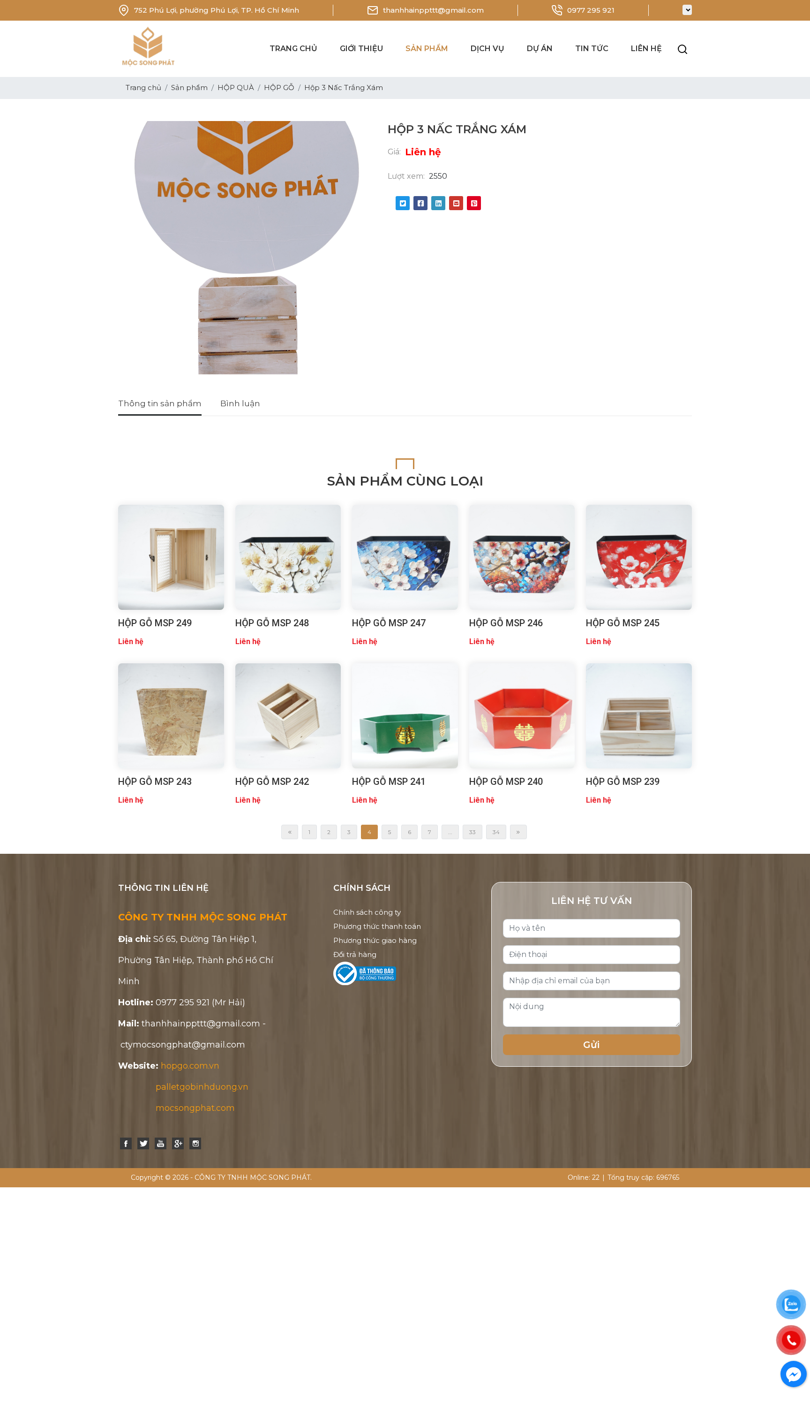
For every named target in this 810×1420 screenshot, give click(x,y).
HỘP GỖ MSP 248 (272, 623)
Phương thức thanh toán (377, 926)
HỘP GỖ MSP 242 (272, 781)
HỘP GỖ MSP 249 (155, 623)
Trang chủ (293, 48)
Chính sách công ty (367, 912)
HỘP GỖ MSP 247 (389, 623)
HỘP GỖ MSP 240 (506, 781)
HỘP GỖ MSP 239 (623, 781)
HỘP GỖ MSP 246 (506, 623)
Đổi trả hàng (354, 954)
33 (472, 831)
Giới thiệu (361, 48)
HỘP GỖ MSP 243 (155, 781)
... (450, 831)
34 (496, 831)
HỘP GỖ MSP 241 (389, 781)
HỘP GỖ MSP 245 (623, 623)
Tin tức (591, 48)
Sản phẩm (426, 48)
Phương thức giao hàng (375, 940)
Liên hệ (646, 48)
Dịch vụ (487, 48)
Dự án (540, 48)
